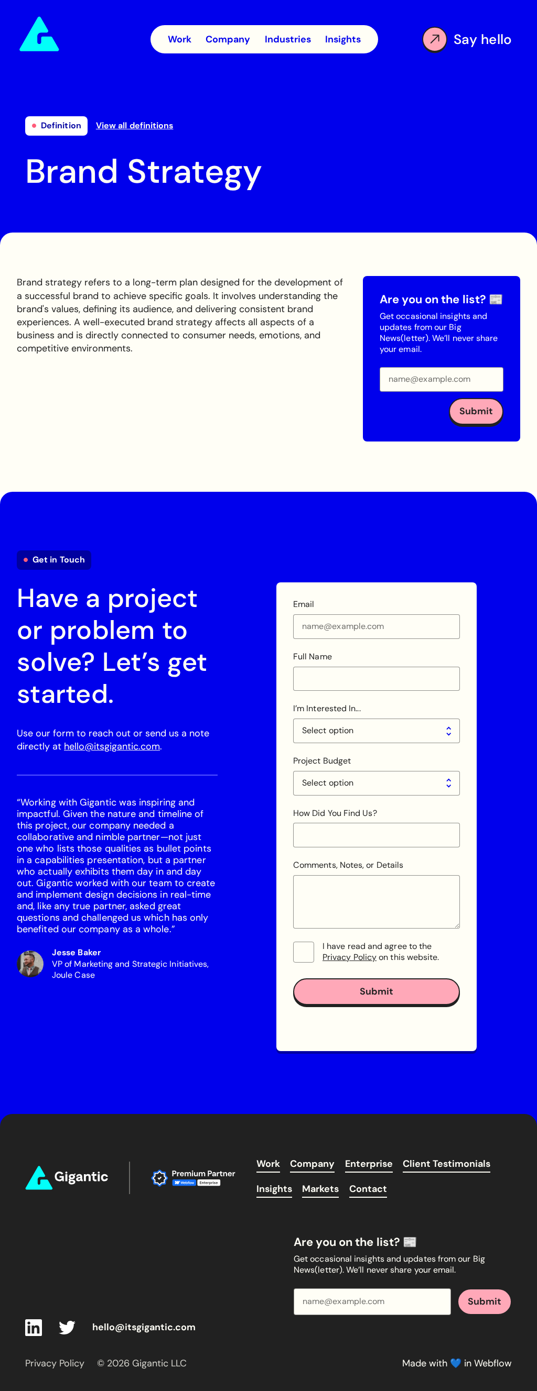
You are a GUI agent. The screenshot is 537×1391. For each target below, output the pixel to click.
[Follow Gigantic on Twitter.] (67, 1327)
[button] (287, 39)
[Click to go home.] (66, 1178)
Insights (274, 1189)
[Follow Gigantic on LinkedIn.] (33, 1327)
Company (312, 1163)
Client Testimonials (446, 1163)
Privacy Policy (350, 957)
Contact (368, 1189)
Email (303, 604)
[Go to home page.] (79, 34)
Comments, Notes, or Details (348, 865)
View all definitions (135, 125)
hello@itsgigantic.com (112, 746)
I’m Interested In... (327, 708)
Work (268, 1163)
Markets (320, 1189)
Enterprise (369, 1163)
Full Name (312, 657)
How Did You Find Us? (335, 813)
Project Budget (322, 761)
